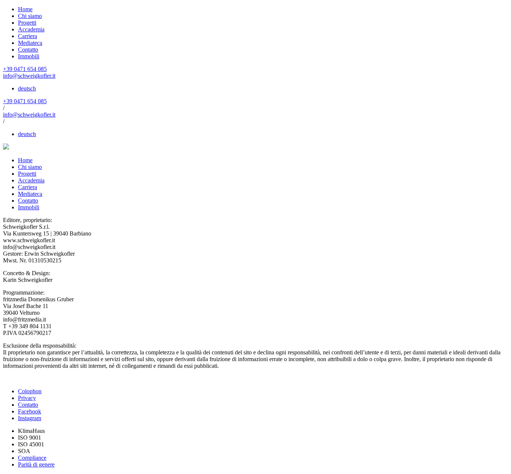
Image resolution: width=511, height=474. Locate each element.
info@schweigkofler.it (29, 76)
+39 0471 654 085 (25, 69)
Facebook (29, 411)
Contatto (28, 49)
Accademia (31, 29)
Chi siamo (30, 16)
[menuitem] (27, 88)
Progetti (27, 22)
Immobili (28, 56)
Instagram (29, 418)
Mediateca (30, 43)
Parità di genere (36, 464)
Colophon (30, 391)
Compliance (32, 458)
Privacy (27, 398)
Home (25, 9)
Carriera (27, 36)
